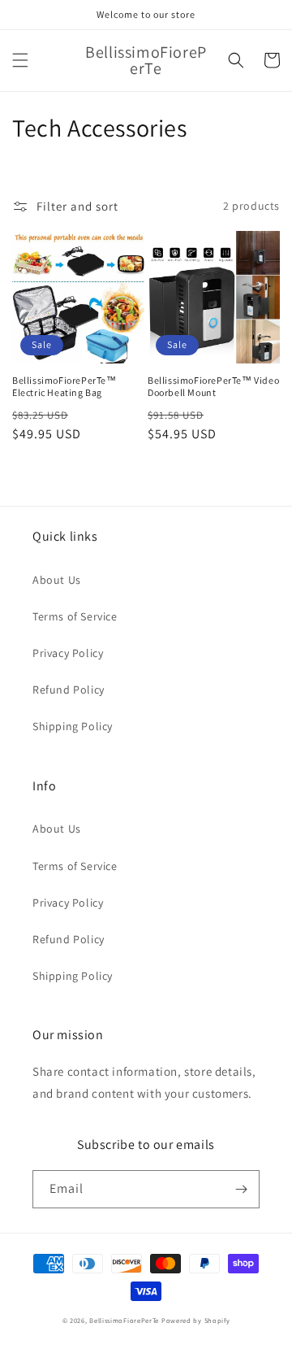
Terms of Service (75, 616)
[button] (20, 60)
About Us (56, 579)
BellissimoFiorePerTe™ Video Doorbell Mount (213, 386)
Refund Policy (68, 689)
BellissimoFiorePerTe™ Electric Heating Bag (64, 386)
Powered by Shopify (195, 1320)
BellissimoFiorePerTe (124, 1320)
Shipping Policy (72, 726)
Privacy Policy (67, 653)
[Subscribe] (241, 1189)
